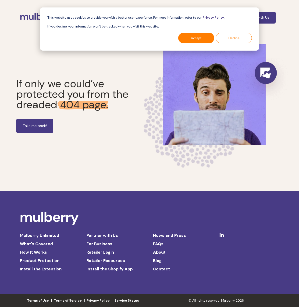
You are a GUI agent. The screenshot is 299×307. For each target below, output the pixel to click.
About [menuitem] (159, 252)
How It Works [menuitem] (33, 252)
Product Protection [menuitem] (40, 260)
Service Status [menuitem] (126, 300)
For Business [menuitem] (99, 244)
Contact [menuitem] (161, 269)
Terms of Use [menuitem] (38, 300)
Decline (233, 38)
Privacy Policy (213, 17)
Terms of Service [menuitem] (68, 300)
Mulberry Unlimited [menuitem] (39, 235)
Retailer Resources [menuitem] (105, 260)
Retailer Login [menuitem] (100, 252)
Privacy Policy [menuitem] (98, 300)
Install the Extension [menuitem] (41, 269)
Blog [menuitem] (157, 260)
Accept (196, 38)
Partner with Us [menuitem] (102, 235)
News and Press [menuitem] (169, 235)
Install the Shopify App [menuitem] (109, 269)
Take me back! (35, 125)
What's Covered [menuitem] (36, 244)
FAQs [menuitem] (158, 244)
